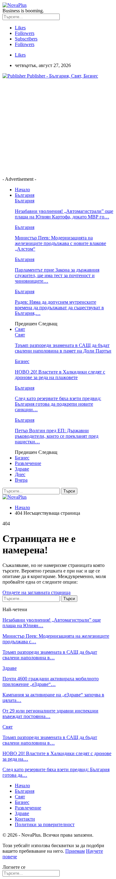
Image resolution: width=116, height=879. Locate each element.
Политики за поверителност (45, 824)
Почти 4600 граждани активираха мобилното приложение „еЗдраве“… (50, 681)
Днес (20, 474)
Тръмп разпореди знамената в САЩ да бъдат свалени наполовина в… (49, 654)
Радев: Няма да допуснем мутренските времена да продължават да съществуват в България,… (59, 307)
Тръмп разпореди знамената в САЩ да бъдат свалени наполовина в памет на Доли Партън (63, 348)
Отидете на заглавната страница (36, 592)
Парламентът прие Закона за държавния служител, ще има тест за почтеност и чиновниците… (57, 275)
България (24, 195)
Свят (20, 329)
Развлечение (28, 463)
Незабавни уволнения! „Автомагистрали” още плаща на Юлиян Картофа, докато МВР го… (64, 214)
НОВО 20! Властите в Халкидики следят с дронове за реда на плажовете (60, 374)
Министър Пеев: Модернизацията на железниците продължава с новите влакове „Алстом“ (60, 243)
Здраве (22, 468)
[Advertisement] (54, 127)
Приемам (75, 851)
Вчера (21, 480)
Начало (22, 189)
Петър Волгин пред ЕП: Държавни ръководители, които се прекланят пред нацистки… (56, 436)
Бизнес (22, 361)
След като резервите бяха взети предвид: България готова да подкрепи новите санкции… (58, 404)
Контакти (25, 819)
